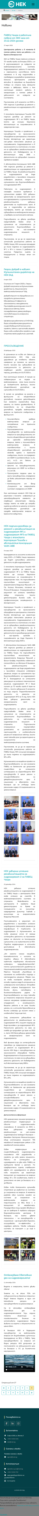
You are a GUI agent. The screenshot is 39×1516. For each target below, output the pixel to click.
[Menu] (33, 4)
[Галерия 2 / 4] (27, 1243)
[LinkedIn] (12, 1423)
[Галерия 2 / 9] (27, 801)
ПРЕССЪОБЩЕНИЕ (14, 345)
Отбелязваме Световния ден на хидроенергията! (18, 1276)
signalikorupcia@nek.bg (15, 1469)
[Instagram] (18, 1423)
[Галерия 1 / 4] (11, 1243)
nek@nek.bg (11, 1442)
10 (22, 1393)
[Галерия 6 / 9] (27, 826)
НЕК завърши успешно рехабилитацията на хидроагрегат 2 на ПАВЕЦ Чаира (18, 875)
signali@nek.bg (12, 1457)
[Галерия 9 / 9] (11, 851)
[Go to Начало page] (4, 1388)
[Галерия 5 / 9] (11, 826)
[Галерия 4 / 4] (27, 1255)
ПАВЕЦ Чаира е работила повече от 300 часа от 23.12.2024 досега (17, 38)
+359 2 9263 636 (12, 1439)
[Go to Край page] (31, 1393)
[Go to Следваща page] (27, 1393)
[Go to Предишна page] (8, 1388)
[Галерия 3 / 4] (11, 1255)
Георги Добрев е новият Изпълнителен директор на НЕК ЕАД (19, 272)
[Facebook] (6, 1423)
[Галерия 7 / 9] (11, 839)
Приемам (3, 1515)
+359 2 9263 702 (12, 1472)
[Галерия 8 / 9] (27, 839)
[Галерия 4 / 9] (27, 814)
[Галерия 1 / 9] (11, 801)
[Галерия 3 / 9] (11, 814)
